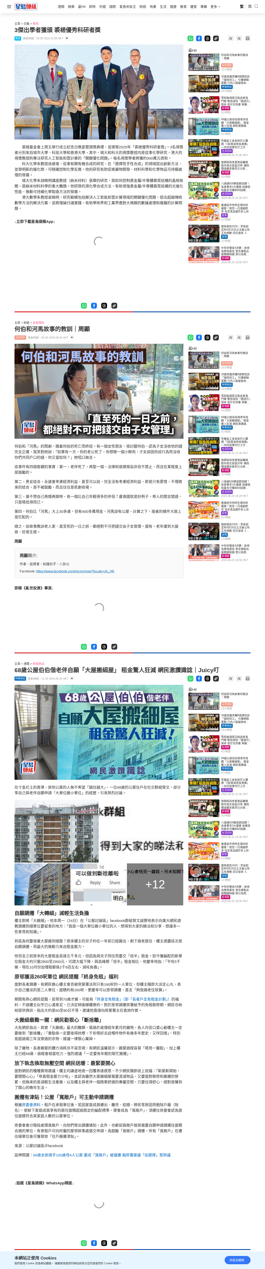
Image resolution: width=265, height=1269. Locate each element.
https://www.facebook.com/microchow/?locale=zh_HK (75, 571)
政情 (224, 237)
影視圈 (225, 108)
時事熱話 (227, 87)
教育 (36, 23)
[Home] (26, 6)
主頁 (17, 23)
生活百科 (227, 151)
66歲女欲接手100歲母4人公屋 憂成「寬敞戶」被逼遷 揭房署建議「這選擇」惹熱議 (102, 1155)
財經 (26, 322)
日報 (26, 23)
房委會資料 (31, 1105)
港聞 (26, 663)
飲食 (224, 215)
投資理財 (227, 65)
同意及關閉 (237, 1260)
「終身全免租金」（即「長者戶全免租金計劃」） (132, 999)
